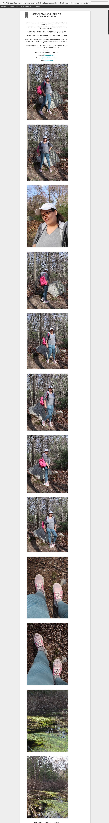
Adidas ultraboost (49, 55)
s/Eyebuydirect (49, 60)
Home (16, 6)
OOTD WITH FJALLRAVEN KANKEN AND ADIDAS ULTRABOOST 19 (46, 15)
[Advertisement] (76, 38)
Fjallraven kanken (46, 58)
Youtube (11, 6)
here (55, 58)
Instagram (21, 6)
